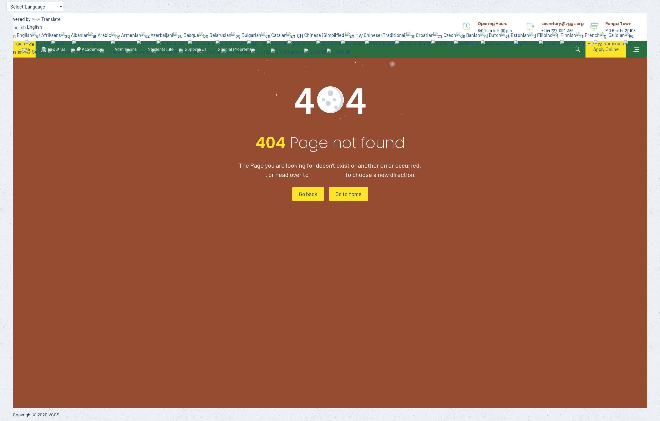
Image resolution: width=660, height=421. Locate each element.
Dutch (494, 35)
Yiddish (342, 52)
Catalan (278, 35)
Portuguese (581, 43)
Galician (616, 35)
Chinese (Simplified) (324, 35)
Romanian (613, 43)
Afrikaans (50, 35)
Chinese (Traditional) (384, 35)
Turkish (213, 52)
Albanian (79, 35)
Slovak (64, 52)
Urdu (265, 52)
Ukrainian (240, 52)
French (592, 35)
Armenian (130, 35)
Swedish (169, 52)
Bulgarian (251, 35)
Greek (65, 43)
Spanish (117, 52)
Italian (280, 43)
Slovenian (89, 52)
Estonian (519, 35)
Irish (261, 43)
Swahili (144, 52)
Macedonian (418, 43)
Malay (448, 43)
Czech (449, 35)
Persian (530, 43)
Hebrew (128, 43)
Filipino (544, 35)
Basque (191, 35)
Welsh (320, 52)
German (42, 43)
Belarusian (219, 35)
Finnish (567, 35)
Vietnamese (291, 52)
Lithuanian (383, 43)
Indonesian (235, 43)
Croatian (424, 35)
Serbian (39, 52)
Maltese (472, 43)
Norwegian (502, 43)
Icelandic (206, 43)
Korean (333, 43)
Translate (51, 19)
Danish (472, 35)
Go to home (348, 194)
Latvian (357, 43)
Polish (553, 43)
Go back (255, 174)
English (34, 27)
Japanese (305, 43)
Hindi (150, 43)
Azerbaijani (161, 35)
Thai (192, 52)
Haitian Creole (96, 43)
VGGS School (327, 174)
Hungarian (177, 43)
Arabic (104, 35)
